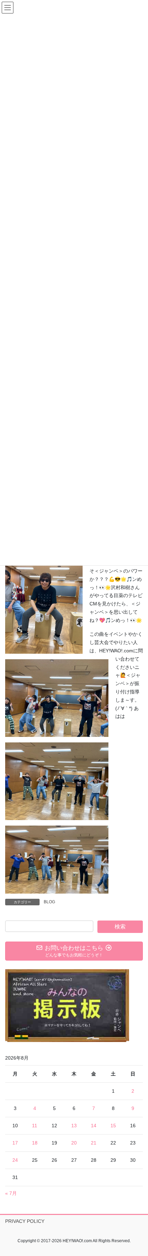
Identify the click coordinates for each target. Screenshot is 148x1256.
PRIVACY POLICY (24, 1221)
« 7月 (11, 1193)
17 (15, 1143)
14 (93, 1125)
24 (15, 1160)
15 (113, 1125)
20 (74, 1143)
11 (34, 1125)
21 (93, 1143)
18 (35, 1143)
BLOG (49, 901)
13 (74, 1125)
